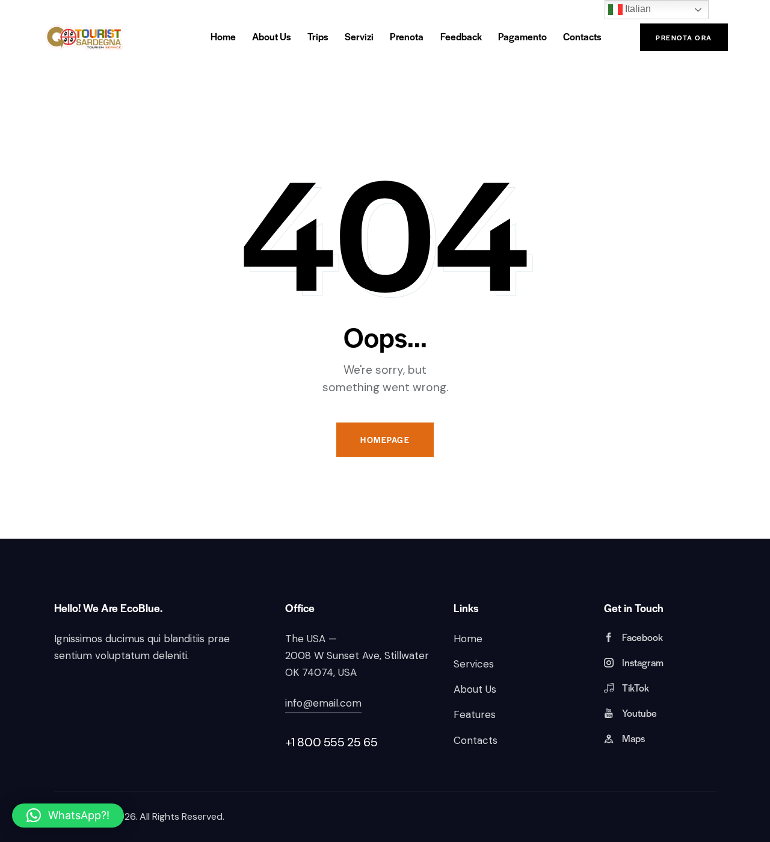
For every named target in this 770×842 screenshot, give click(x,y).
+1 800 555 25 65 (331, 742)
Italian (637, 9)
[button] (68, 815)
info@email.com (323, 703)
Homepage (385, 439)
